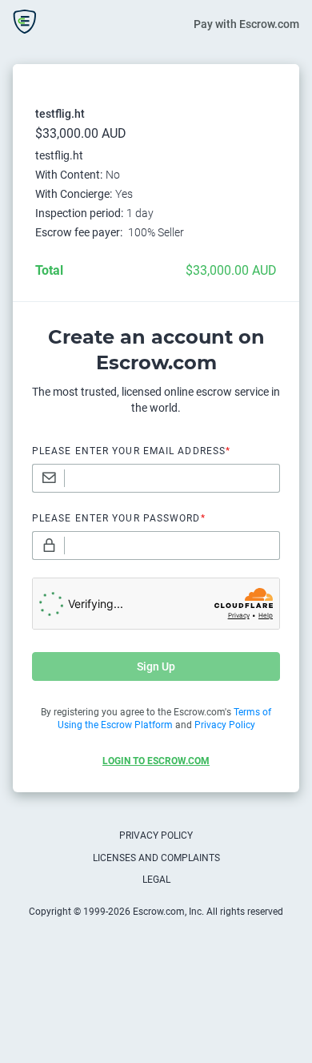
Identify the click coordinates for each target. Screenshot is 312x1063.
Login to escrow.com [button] (156, 761)
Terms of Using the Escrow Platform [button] (165, 719)
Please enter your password (119, 518)
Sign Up (156, 666)
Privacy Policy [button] (224, 725)
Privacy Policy (156, 835)
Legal (156, 879)
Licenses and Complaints (156, 858)
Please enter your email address (131, 451)
